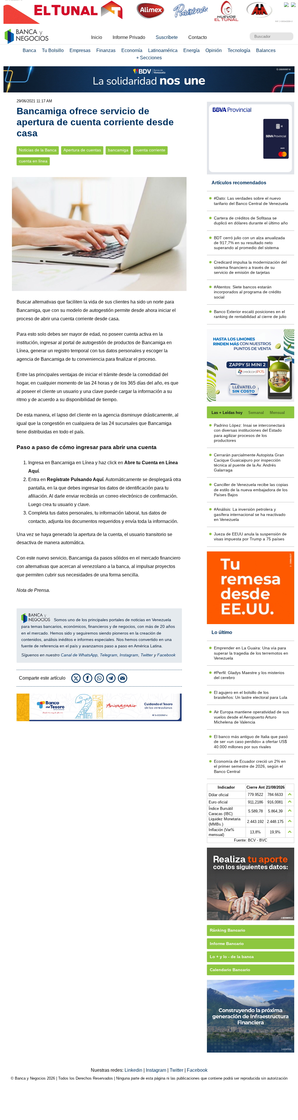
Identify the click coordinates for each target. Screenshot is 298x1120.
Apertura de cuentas (82, 150)
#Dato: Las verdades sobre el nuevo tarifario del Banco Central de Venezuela (251, 201)
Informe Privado (129, 37)
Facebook (166, 655)
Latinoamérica (163, 50)
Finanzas (106, 50)
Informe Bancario (227, 943)
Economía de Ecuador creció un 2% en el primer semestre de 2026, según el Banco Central (250, 766)
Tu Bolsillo (53, 50)
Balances (266, 50)
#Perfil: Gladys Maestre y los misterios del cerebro (249, 675)
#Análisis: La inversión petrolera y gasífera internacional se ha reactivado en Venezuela (249, 514)
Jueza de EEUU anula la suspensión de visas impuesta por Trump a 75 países (250, 536)
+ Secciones (149, 57)
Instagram (129, 655)
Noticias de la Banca (37, 150)
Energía (191, 50)
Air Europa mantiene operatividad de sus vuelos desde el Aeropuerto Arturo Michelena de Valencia (251, 717)
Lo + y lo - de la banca (232, 956)
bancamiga (118, 150)
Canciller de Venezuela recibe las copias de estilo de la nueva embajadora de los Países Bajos (251, 489)
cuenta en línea (33, 161)
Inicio (96, 37)
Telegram (108, 655)
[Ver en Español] (293, 4)
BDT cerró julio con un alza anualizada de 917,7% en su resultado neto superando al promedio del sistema (249, 242)
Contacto (197, 37)
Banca (29, 50)
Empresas (80, 50)
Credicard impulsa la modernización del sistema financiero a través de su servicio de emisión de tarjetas (250, 267)
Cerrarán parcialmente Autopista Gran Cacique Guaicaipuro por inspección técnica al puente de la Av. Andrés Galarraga (249, 462)
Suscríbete (167, 37)
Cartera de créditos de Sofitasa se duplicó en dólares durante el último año (251, 220)
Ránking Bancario (227, 930)
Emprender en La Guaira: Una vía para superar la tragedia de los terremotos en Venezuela (251, 653)
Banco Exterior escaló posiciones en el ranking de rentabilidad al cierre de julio (250, 314)
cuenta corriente (150, 150)
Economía (131, 50)
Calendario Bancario (230, 969)
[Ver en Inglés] (286, 4)
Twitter (147, 655)
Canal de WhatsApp (79, 655)
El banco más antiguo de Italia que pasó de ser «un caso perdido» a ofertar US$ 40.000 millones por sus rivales (251, 741)
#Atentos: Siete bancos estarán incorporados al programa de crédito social (247, 292)
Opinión (213, 50)
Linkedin (134, 1070)
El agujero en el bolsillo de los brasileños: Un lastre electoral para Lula (250, 695)
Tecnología (239, 50)
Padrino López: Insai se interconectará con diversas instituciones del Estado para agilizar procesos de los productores (249, 433)
